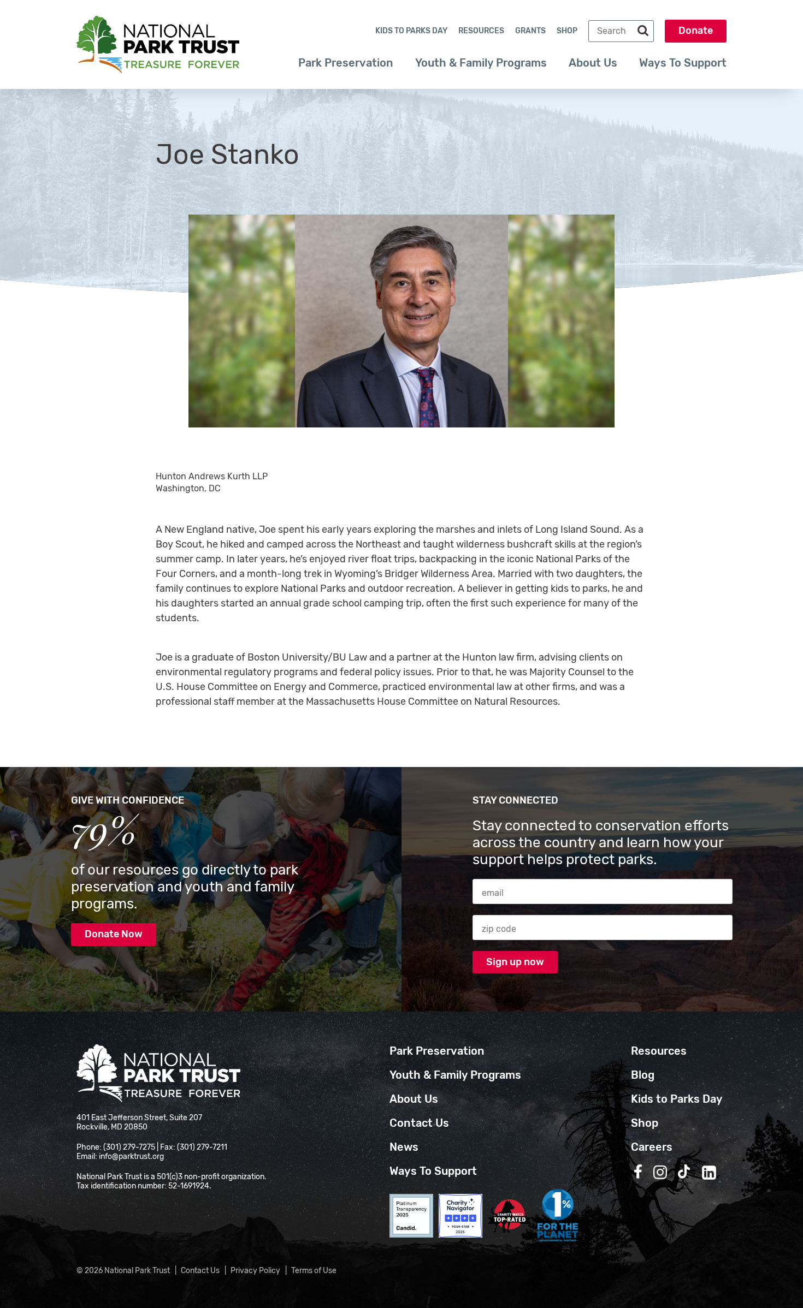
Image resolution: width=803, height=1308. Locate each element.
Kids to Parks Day (411, 30)
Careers (651, 1147)
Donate (695, 31)
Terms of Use (313, 1270)
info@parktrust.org (131, 1156)
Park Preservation (345, 62)
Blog (642, 1074)
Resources (481, 30)
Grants (530, 30)
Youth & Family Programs (481, 62)
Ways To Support (683, 62)
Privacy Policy (255, 1270)
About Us (593, 62)
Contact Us (419, 1122)
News (403, 1147)
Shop (567, 30)
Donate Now (114, 934)
